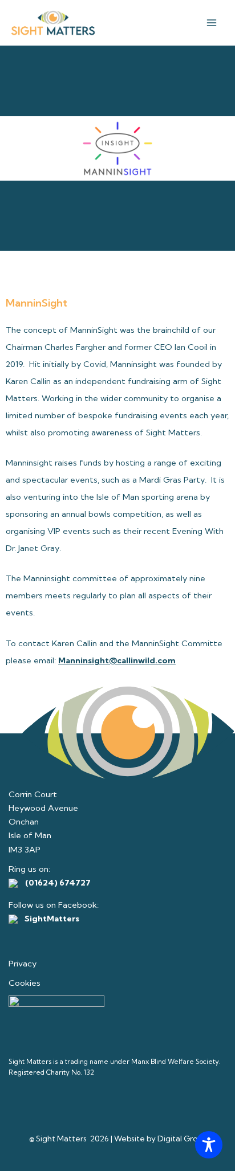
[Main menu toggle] (212, 23)
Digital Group (181, 1138)
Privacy (23, 963)
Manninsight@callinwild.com (117, 660)
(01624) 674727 (58, 883)
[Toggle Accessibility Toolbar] (209, 1145)
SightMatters (51, 918)
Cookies (24, 983)
